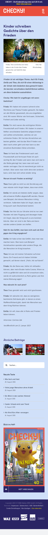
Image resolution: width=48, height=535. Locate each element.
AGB (30, 506)
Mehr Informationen (23, 4)
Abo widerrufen (36, 508)
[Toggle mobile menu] (43, 10)
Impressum (15, 506)
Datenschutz (24, 506)
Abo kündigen (25, 508)
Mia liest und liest (12, 379)
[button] (5, 350)
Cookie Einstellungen (13, 508)
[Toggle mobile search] (43, 12)
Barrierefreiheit (38, 506)
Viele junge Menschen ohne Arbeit (19, 387)
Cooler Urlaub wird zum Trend (17, 404)
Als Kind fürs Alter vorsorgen (17, 412)
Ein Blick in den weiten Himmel (17, 396)
